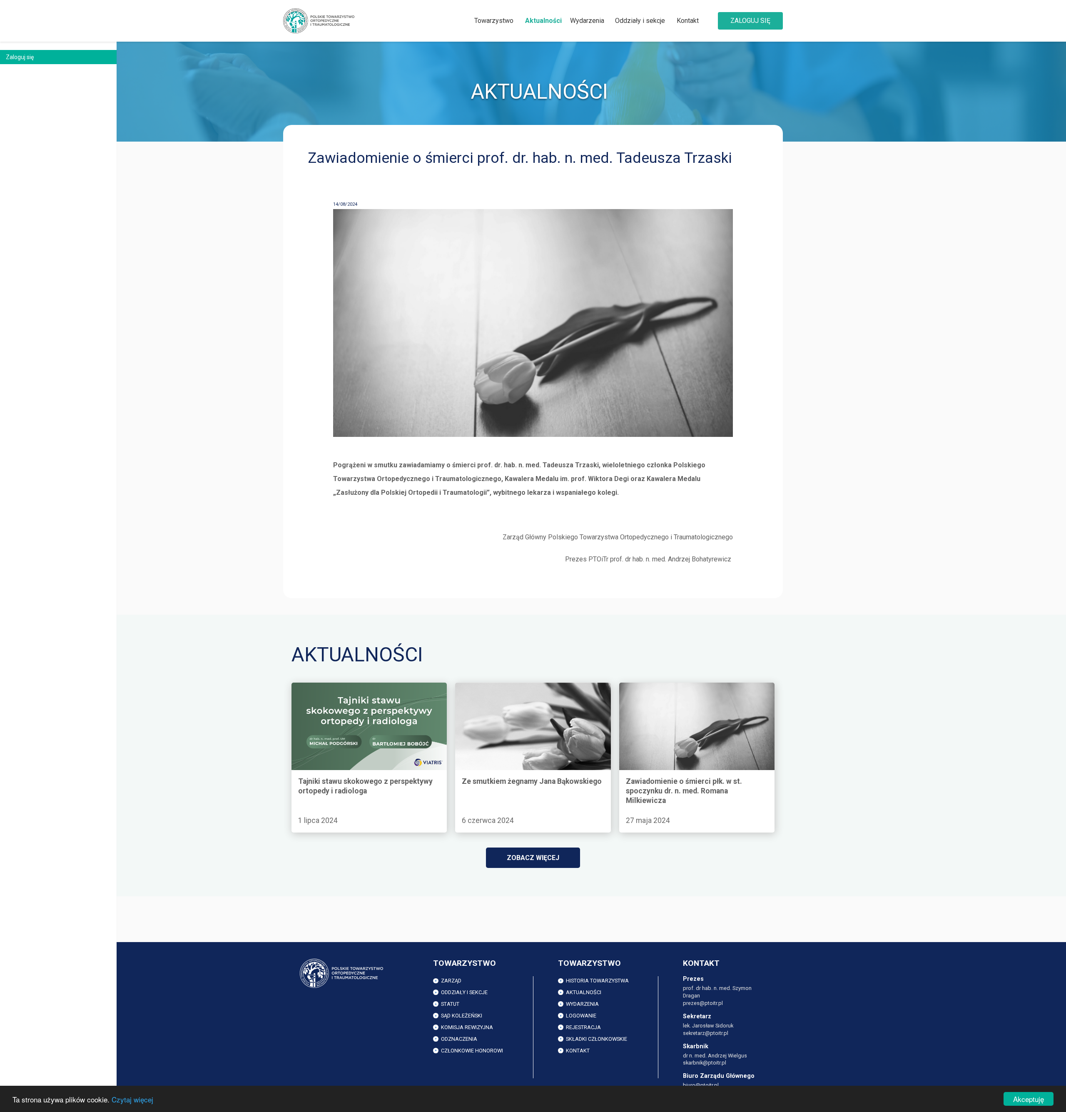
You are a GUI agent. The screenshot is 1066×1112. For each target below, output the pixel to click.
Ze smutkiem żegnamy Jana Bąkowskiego (516, 687)
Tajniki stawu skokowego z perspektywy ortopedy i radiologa (366, 692)
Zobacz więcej (533, 858)
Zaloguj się (750, 21)
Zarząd (451, 980)
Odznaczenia (459, 1039)
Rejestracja (583, 1027)
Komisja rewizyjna (467, 1027)
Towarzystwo (493, 21)
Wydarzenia (587, 21)
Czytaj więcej (132, 1099)
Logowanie (581, 1015)
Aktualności (543, 21)
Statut (450, 1004)
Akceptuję (1028, 1099)
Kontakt (688, 21)
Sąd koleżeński (461, 1015)
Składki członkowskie (596, 1039)
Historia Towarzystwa (597, 980)
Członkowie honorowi (472, 1050)
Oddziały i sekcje (640, 21)
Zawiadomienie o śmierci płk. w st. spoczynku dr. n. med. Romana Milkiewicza (693, 692)
